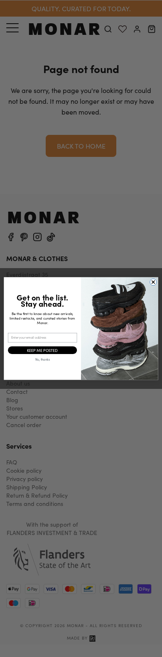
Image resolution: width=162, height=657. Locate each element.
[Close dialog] (153, 281)
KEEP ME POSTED (42, 350)
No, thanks (42, 359)
